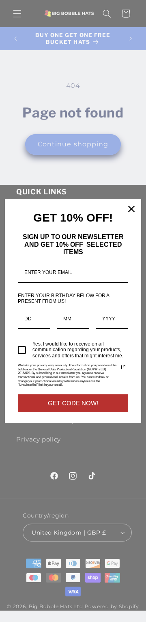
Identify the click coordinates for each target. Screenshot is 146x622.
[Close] (131, 209)
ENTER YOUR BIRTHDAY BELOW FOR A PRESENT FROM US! (63, 298)
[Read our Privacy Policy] (123, 367)
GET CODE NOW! (73, 403)
